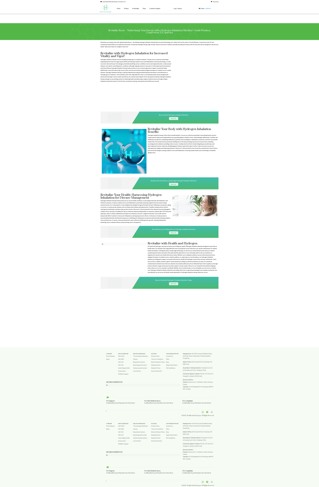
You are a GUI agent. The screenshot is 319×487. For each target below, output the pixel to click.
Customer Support (154, 8)
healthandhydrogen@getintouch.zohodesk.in (120, 403)
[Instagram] (203, 412)
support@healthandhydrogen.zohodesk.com (114, 1)
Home (118, 8)
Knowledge (135, 8)
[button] (126, 8)
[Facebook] (207, 412)
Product (126, 8)
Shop (144, 8)
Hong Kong (215, 1)
